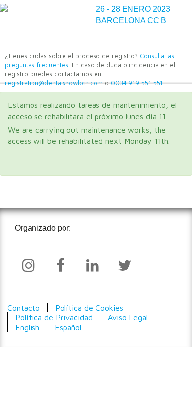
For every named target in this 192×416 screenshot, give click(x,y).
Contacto (23, 307)
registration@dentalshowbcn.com (54, 83)
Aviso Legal (128, 317)
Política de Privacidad (54, 317)
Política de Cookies (89, 307)
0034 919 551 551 (137, 83)
